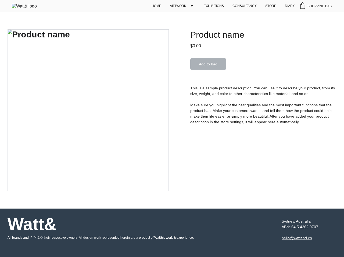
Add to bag (208, 64)
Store (270, 6)
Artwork (178, 6)
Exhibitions (214, 6)
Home (156, 6)
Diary (290, 6)
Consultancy (244, 6)
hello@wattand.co (297, 238)
